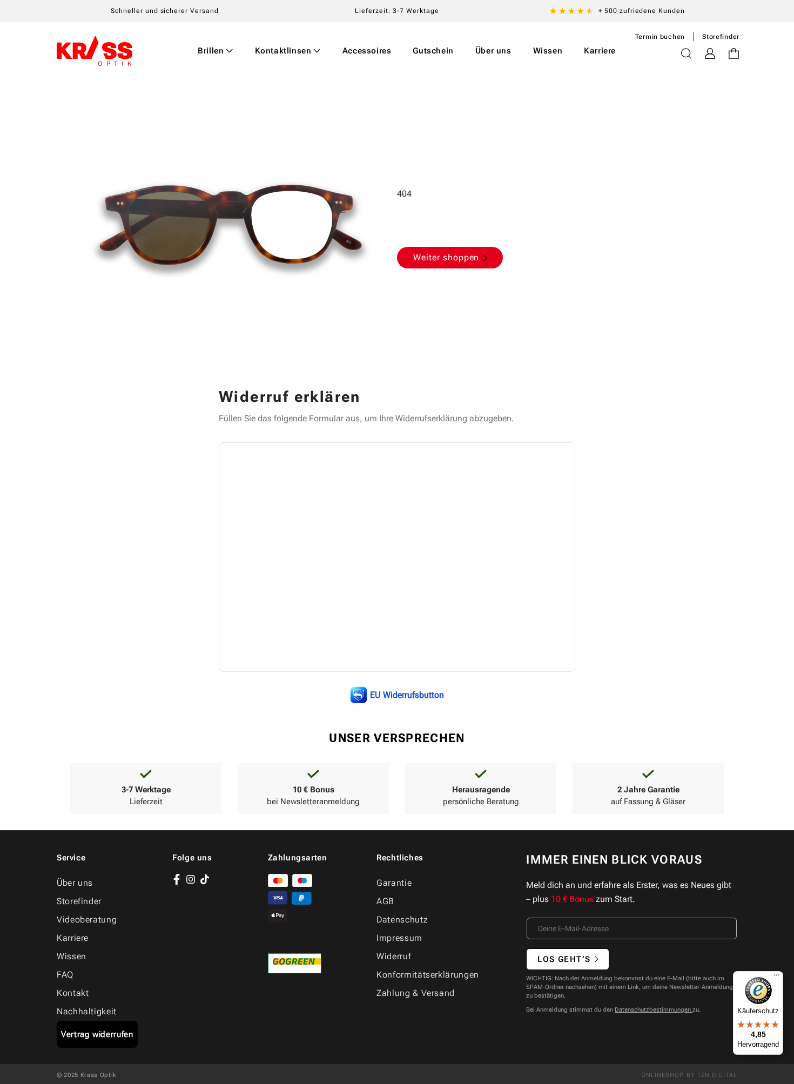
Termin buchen (660, 37)
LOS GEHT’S (563, 959)
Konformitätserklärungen (427, 974)
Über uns (75, 883)
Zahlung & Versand (415, 993)
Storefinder (720, 37)
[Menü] (776, 977)
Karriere (73, 938)
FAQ (65, 974)
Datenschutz (402, 919)
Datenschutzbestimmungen (653, 1009)
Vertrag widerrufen (97, 1034)
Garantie (394, 883)
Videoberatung (87, 919)
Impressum (399, 938)
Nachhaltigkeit (87, 1011)
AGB (385, 901)
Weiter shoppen (446, 257)
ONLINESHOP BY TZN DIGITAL (689, 1075)
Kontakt (73, 993)
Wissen (71, 956)
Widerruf (393, 956)
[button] (215, 51)
